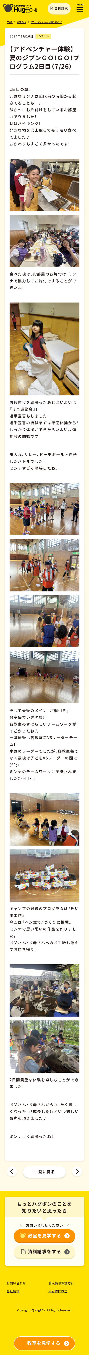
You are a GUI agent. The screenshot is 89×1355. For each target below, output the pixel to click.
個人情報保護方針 (61, 1283)
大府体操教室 (58, 1291)
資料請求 (61, 8)
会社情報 (13, 1291)
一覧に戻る (44, 1171)
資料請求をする (44, 1251)
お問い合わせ (16, 1283)
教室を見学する (44, 1235)
